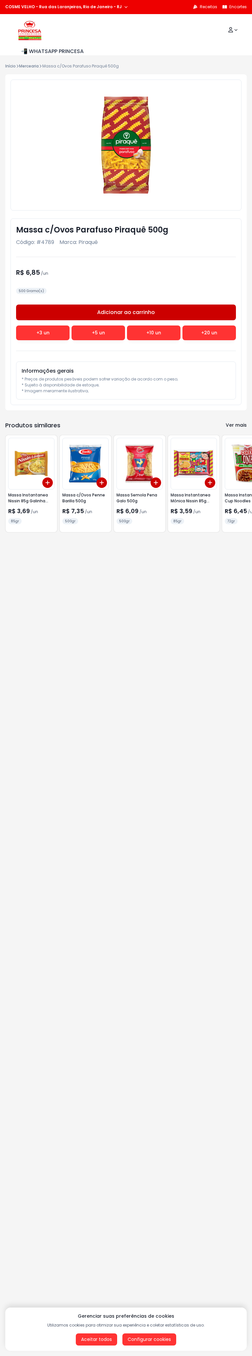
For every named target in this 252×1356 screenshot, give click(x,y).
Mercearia (29, 66)
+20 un (209, 332)
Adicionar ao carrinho (126, 312)
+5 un (98, 332)
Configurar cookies (149, 1339)
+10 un (153, 332)
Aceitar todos (96, 1339)
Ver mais (236, 425)
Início (10, 66)
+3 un (43, 332)
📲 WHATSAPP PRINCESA (52, 51)
